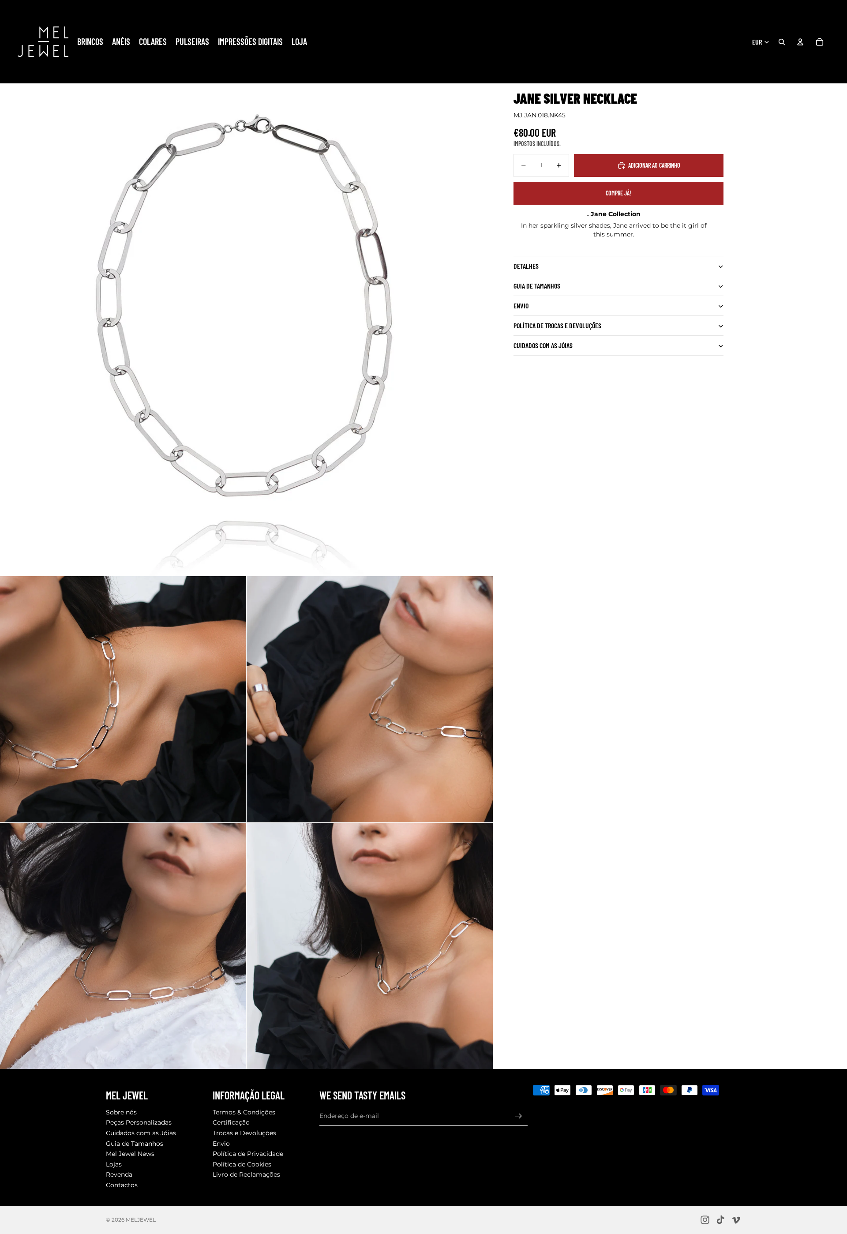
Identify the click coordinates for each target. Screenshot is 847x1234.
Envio (520, 306)
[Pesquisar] (781, 42)
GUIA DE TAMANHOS (536, 286)
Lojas (114, 1164)
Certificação (231, 1123)
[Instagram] (705, 1220)
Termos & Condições (244, 1112)
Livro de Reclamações (246, 1175)
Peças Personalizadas (139, 1123)
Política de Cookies (242, 1164)
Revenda (119, 1175)
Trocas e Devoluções (244, 1133)
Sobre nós (121, 1112)
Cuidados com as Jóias (141, 1133)
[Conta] (800, 42)
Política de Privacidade (248, 1154)
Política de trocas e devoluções (557, 326)
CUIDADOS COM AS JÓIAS (543, 345)
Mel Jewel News (130, 1154)
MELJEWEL (141, 1219)
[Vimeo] (736, 1220)
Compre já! (618, 193)
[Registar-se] (518, 1116)
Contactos (122, 1185)
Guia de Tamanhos (134, 1144)
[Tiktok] (720, 1220)
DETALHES (526, 266)
